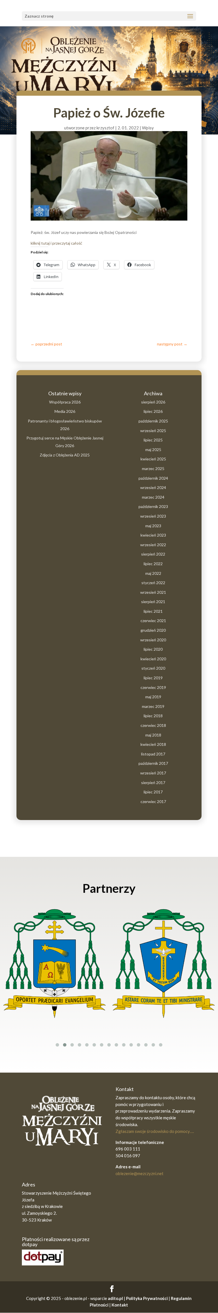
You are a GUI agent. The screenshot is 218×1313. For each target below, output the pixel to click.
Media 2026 (64, 411)
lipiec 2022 (153, 563)
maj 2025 (153, 449)
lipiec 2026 (153, 411)
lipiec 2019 (153, 677)
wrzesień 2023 (153, 516)
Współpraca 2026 (65, 402)
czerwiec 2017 (153, 801)
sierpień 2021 (153, 601)
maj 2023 (153, 525)
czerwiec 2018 (153, 725)
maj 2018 (153, 735)
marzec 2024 (153, 497)
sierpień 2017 (153, 782)
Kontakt (120, 1304)
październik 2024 (153, 478)
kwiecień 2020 (153, 658)
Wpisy (148, 127)
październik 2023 (153, 506)
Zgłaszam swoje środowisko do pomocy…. (155, 1131)
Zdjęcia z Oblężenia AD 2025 (65, 454)
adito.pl (115, 1298)
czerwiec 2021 (153, 620)
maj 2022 (153, 573)
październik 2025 (153, 421)
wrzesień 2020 (153, 639)
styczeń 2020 (153, 668)
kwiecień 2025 (153, 458)
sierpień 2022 (153, 554)
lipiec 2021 (153, 611)
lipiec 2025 (153, 439)
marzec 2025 (153, 468)
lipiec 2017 (153, 791)
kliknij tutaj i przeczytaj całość (56, 243)
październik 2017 (153, 763)
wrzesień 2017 (153, 772)
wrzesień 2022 (153, 544)
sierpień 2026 (153, 402)
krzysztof (105, 127)
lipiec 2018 (153, 715)
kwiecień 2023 (153, 535)
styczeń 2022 (153, 582)
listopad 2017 (153, 753)
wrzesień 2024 (153, 487)
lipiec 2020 (153, 649)
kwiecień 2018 (153, 744)
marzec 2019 (153, 706)
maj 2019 (153, 696)
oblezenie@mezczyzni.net (140, 1173)
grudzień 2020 (153, 630)
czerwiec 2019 (153, 687)
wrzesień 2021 (153, 592)
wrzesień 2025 (153, 430)
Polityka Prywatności (147, 1298)
